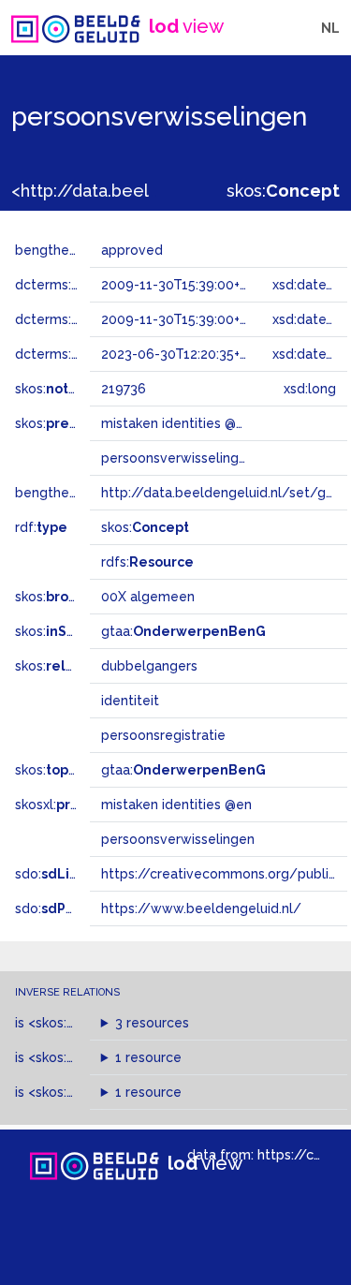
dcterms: (73, 354)
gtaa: (183, 631)
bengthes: (67, 250)
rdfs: (147, 561)
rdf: (41, 527)
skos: (283, 190)
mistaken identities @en (176, 804)
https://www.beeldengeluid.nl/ (201, 908)
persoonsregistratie (163, 735)
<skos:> (77, 1022)
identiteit (130, 700)
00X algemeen (148, 596)
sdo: (62, 873)
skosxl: (70, 804)
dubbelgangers (149, 665)
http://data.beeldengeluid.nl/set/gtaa (223, 492)
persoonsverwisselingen (178, 839)
